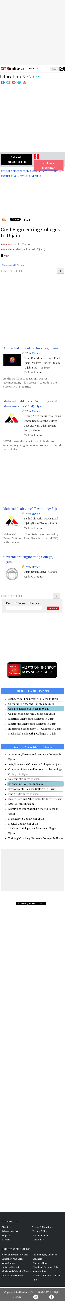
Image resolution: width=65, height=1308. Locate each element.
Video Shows (8, 1262)
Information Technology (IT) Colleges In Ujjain (34, 728)
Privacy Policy (39, 1231)
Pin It (27, 220)
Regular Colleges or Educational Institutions (29, 171)
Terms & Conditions (42, 1227)
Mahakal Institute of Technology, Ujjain (32, 508)
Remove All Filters (13, 265)
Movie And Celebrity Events (16, 1271)
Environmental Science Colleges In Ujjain (31, 789)
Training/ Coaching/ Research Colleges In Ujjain (35, 838)
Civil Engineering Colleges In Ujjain (28, 708)
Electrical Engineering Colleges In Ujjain (31, 718)
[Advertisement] (32, 32)
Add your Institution (48, 165)
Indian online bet (10, 1267)
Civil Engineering (30, 176)
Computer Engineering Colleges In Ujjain (31, 713)
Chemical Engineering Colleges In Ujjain (31, 703)
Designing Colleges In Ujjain (24, 779)
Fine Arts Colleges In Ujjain (23, 794)
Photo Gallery (39, 1262)
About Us (6, 1227)
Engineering (8, 176)
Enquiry (6, 1235)
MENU (7, 256)
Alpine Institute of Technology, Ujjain (30, 348)
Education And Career (13, 1258)
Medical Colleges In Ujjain (23, 823)
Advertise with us (11, 1231)
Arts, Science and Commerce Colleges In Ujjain (34, 764)
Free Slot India (40, 1235)
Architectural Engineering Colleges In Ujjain (33, 698)
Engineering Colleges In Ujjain (25, 784)
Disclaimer (38, 1239)
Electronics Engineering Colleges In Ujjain (32, 723)
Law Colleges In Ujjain (21, 803)
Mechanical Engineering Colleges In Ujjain (32, 733)
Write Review (32, 353)
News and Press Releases (15, 1254)
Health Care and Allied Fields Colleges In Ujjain (35, 799)
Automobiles (39, 1271)
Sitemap (6, 1239)
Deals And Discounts (12, 1275)
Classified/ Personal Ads (45, 1267)
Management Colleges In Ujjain (26, 818)
